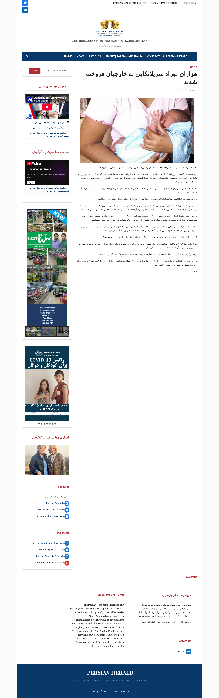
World (193, 67)
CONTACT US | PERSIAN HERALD (167, 56)
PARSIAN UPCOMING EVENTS (129, 3)
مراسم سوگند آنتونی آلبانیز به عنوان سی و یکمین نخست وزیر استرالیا (49, 134)
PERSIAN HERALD (110, 672)
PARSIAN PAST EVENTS (164, 3)
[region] (47, 273)
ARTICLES (95, 56)
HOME (68, 56)
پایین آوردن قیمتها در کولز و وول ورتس (49, 127)
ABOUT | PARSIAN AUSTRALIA (124, 56)
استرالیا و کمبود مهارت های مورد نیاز (50, 122)
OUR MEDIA (190, 3)
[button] (29, 267)
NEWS (80, 56)
